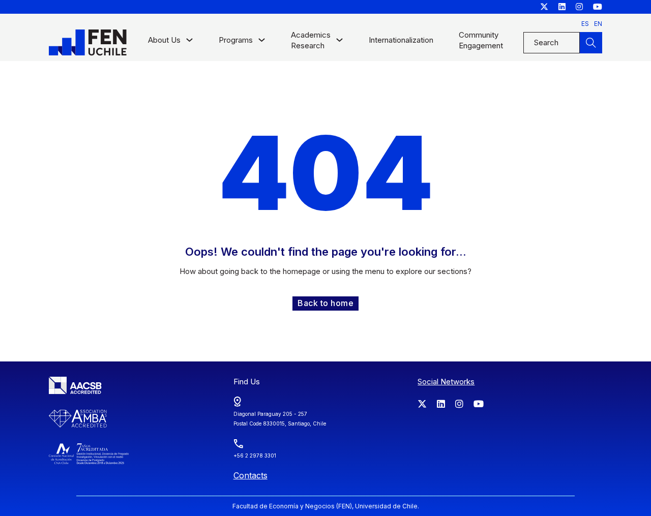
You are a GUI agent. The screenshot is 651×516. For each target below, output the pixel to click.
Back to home (325, 303)
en (598, 23)
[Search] (591, 42)
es (585, 23)
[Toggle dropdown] (189, 42)
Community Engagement (481, 40)
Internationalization (401, 40)
